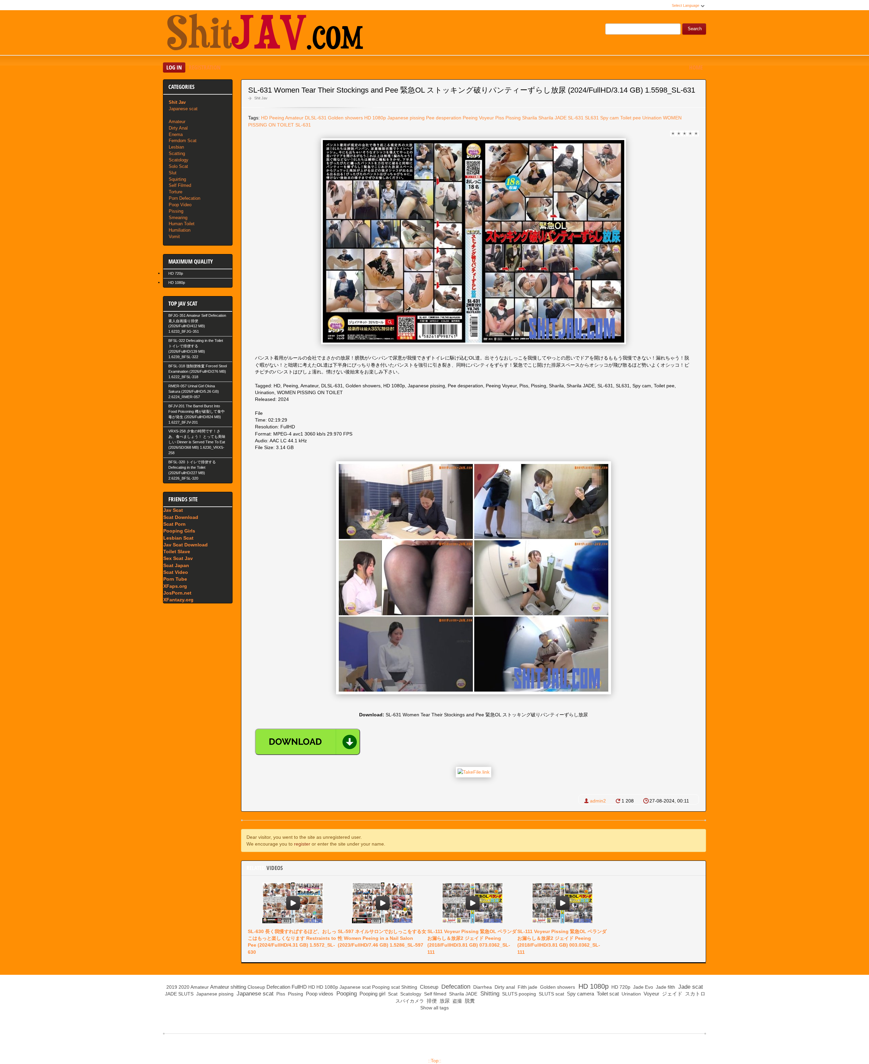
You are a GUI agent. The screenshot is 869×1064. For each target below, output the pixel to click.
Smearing (178, 217)
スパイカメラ (409, 1001)
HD (264, 117)
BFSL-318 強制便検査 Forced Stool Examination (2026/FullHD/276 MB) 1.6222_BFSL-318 (197, 371)
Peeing (276, 117)
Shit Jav (260, 98)
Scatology (178, 159)
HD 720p (175, 273)
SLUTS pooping (518, 994)
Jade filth (664, 987)
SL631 (592, 117)
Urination (652, 117)
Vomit (174, 236)
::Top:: (434, 1060)
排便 (431, 1001)
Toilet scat (607, 994)
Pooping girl (371, 994)
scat (395, 987)
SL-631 (576, 117)
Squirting (177, 179)
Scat (392, 994)
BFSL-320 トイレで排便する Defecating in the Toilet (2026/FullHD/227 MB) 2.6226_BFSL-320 (192, 470)
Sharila (529, 117)
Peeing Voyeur (478, 117)
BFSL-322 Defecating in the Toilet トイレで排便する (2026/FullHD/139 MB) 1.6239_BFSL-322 (195, 348)
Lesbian (176, 147)
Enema (176, 134)
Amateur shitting (228, 987)
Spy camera (580, 994)
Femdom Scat (183, 140)
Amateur (294, 117)
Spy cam (609, 117)
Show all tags (434, 1007)
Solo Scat (178, 166)
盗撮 (456, 1001)
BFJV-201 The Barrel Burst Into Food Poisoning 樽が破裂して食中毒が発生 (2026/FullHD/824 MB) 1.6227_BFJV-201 (196, 414)
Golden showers (345, 117)
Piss (499, 117)
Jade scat (690, 987)
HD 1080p (375, 117)
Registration (205, 67)
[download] (307, 742)
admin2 (598, 801)
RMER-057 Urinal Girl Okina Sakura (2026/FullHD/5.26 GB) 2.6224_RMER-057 (193, 391)
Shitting (409, 987)
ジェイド (671, 994)
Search (695, 28)
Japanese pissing (406, 117)
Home (696, 67)
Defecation (278, 987)
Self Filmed (180, 185)
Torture (175, 191)
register (302, 844)
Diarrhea (482, 987)
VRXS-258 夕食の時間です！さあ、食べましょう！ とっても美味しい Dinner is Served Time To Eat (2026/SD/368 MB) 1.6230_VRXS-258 (196, 442)
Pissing (513, 117)
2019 (171, 987)
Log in (174, 67)
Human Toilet (182, 223)
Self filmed (434, 994)
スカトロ (694, 994)
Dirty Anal (178, 128)
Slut (173, 172)
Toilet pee (630, 117)
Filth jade (526, 987)
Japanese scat (183, 108)
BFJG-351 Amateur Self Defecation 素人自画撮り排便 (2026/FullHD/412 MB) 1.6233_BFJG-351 (197, 323)
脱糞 (469, 1001)
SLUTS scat (550, 994)
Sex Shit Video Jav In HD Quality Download (265, 33)
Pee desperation (443, 117)
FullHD (299, 987)
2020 (184, 987)
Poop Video (180, 204)
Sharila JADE (552, 117)
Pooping (381, 987)
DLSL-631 (316, 117)
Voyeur (650, 994)
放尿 (444, 1001)
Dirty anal (504, 987)
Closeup (256, 987)
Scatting (177, 153)
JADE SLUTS (178, 994)
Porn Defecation (184, 198)
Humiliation (179, 230)
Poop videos (318, 994)
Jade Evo (642, 987)
